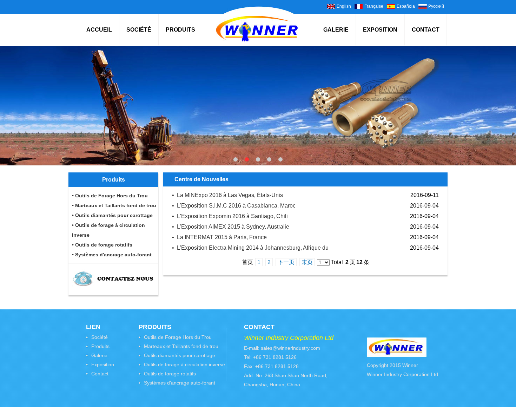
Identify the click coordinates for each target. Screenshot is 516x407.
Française (373, 6)
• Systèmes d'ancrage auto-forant (112, 254)
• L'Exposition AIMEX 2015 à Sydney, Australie (230, 227)
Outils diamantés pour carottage (179, 355)
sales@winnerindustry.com (290, 348)
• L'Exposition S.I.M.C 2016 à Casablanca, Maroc (234, 206)
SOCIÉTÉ (138, 30)
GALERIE (336, 30)
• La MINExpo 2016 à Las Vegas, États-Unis (227, 195)
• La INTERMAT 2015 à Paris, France (219, 237)
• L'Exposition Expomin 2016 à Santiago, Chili (230, 216)
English (344, 6)
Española (406, 6)
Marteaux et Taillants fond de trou (181, 346)
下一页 (286, 262)
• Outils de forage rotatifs (102, 245)
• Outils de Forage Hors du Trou (110, 195)
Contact (99, 373)
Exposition (102, 364)
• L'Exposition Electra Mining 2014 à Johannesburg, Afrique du (250, 248)
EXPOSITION (380, 30)
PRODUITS (180, 30)
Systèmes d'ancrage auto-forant (179, 383)
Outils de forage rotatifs (170, 373)
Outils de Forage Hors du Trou (178, 337)
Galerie (99, 355)
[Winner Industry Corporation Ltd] (257, 40)
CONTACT (425, 30)
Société (99, 337)
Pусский (436, 6)
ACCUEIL (99, 30)
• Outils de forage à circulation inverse (108, 230)
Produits (100, 346)
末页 (307, 262)
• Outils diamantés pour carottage (112, 215)
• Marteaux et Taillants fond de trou (114, 205)
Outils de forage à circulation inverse (184, 364)
